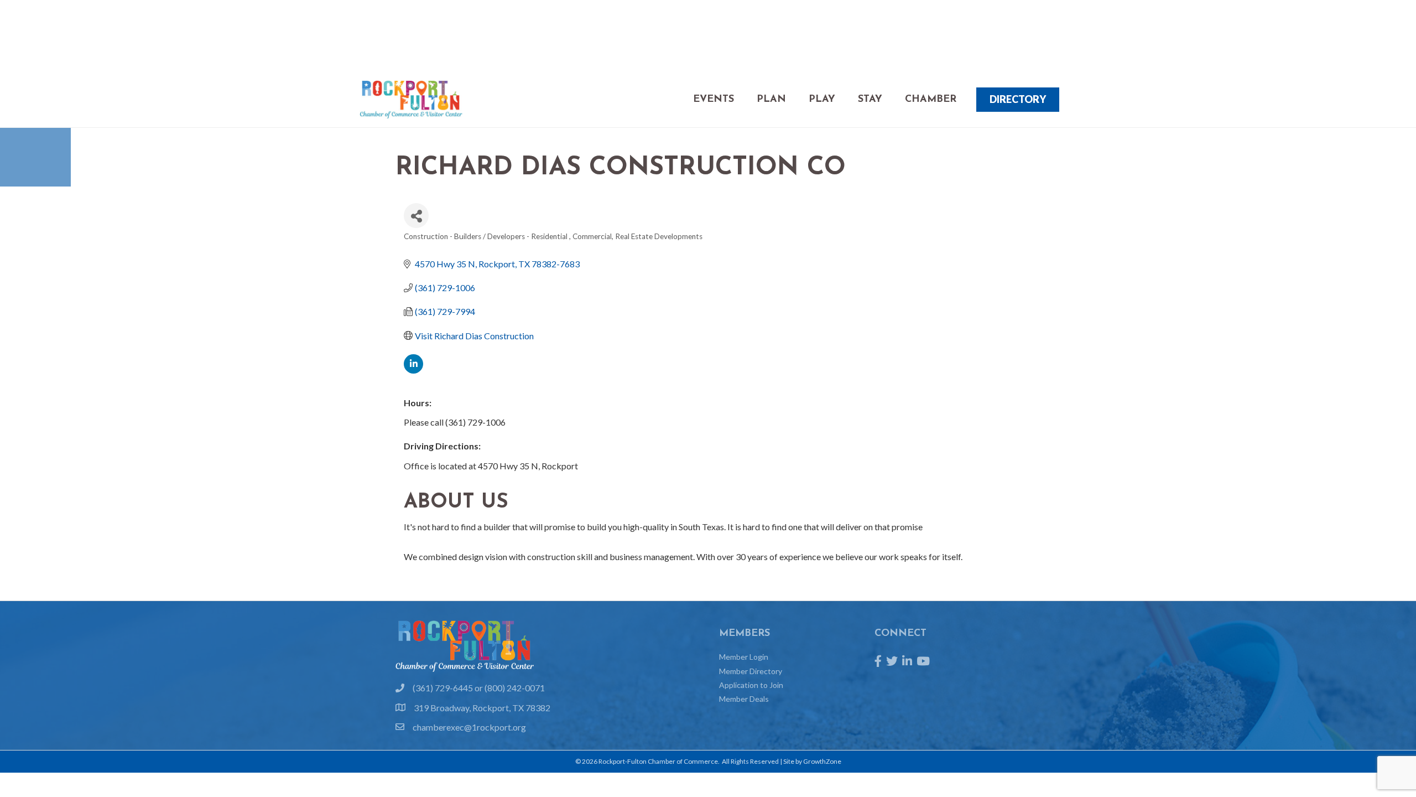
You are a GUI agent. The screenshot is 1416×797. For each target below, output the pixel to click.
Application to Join (751, 685)
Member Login (743, 656)
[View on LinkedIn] (413, 370)
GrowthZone (822, 761)
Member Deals (744, 698)
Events (713, 100)
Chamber (930, 100)
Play (822, 100)
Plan (771, 100)
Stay (870, 100)
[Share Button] (416, 215)
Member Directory (750, 671)
